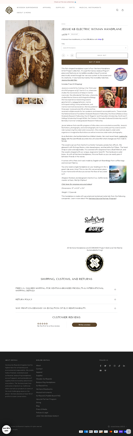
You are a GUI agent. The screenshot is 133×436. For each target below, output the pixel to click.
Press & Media (41, 409)
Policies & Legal (42, 412)
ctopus (75, 102)
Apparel (39, 372)
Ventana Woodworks (44, 389)
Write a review (84, 325)
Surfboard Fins (42, 386)
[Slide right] (46, 100)
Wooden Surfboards (44, 379)
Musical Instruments (44, 392)
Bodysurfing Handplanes (45, 382)
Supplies (39, 375)
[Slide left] (13, 100)
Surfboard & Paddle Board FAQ (48, 396)
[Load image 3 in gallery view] (33, 101)
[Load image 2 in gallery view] (26, 101)
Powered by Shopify (11, 429)
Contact (39, 369)
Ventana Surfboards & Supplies (20, 426)
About (38, 365)
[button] (117, 10)
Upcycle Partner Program (46, 399)
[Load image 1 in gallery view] (19, 101)
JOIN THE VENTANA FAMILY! (47, 416)
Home (63, 24)
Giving (38, 402)
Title (63, 44)
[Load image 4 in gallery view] (40, 101)
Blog (38, 406)
